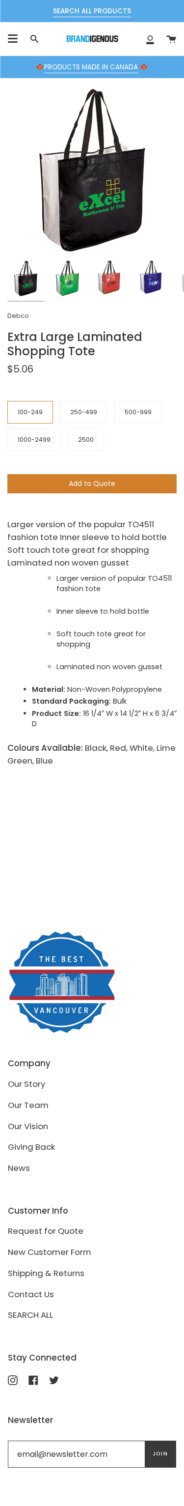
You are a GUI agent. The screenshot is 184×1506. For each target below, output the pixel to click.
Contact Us (31, 1294)
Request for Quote (45, 1231)
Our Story (26, 1084)
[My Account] (150, 39)
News (19, 1168)
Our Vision (28, 1126)
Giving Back (31, 1147)
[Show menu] (12, 39)
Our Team (28, 1105)
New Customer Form (49, 1252)
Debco (18, 316)
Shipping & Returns (46, 1273)
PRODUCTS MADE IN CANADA (91, 67)
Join (160, 1453)
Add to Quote (92, 483)
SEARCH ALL (30, 1315)
